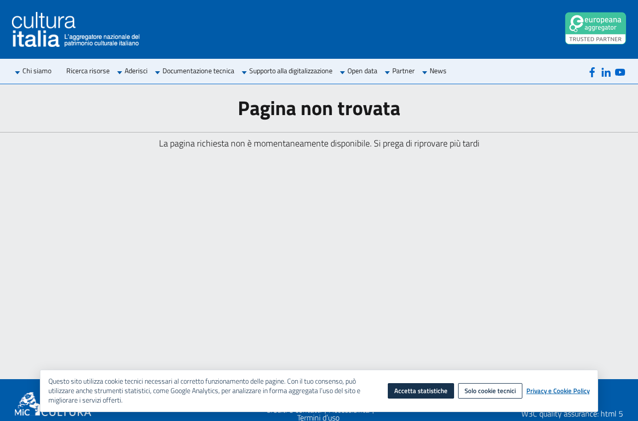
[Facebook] (592, 71)
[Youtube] (620, 71)
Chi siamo (36, 70)
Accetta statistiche (421, 391)
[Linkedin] (606, 71)
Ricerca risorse (88, 70)
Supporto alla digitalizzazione (290, 70)
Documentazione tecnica (198, 70)
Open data (362, 70)
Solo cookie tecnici (490, 391)
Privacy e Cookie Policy (558, 391)
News (438, 70)
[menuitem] (37, 71)
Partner (403, 70)
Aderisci (136, 70)
